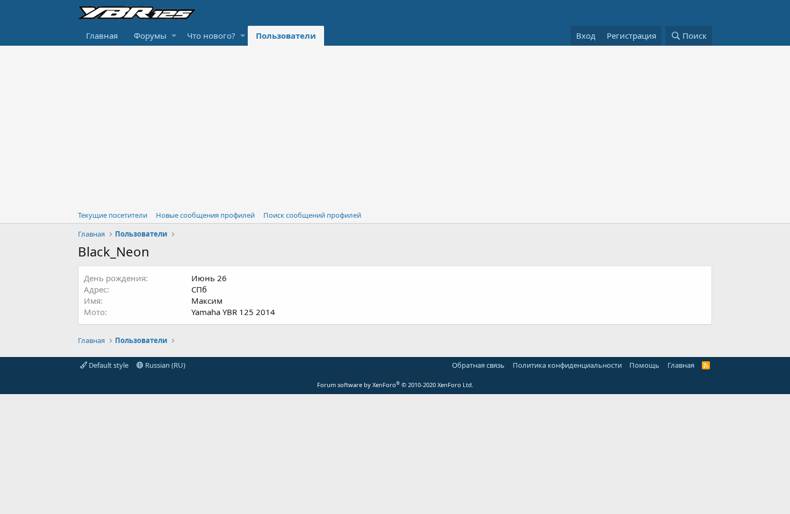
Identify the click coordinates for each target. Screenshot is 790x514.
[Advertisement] (395, 126)
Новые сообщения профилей (205, 215)
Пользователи (286, 35)
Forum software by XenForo (395, 385)
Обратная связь (478, 365)
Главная (102, 35)
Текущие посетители (112, 215)
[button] (174, 36)
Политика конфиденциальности (567, 365)
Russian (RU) (164, 365)
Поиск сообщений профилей (312, 215)
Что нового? (211, 35)
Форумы (150, 35)
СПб (199, 289)
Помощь (644, 365)
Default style (107, 365)
